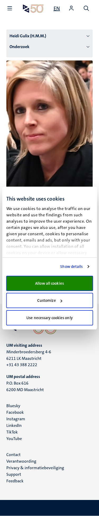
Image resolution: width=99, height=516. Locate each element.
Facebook (15, 412)
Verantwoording (21, 461)
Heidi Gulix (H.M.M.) (28, 36)
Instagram (15, 419)
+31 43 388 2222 (21, 364)
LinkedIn (14, 425)
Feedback (14, 481)
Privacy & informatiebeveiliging (35, 468)
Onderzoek (19, 46)
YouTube (14, 438)
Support (13, 474)
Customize (46, 300)
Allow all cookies (49, 283)
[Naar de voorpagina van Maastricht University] (33, 8)
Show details (71, 266)
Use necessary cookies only (49, 317)
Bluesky (13, 405)
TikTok (12, 432)
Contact (13, 454)
